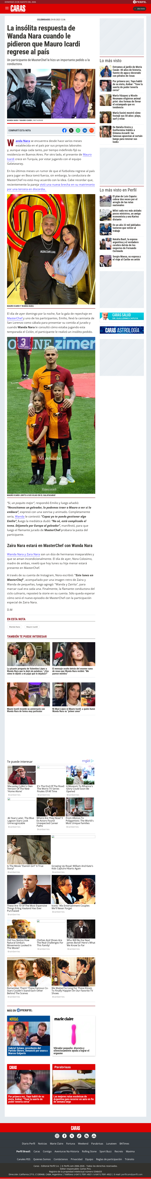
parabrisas (73, 1068)
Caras (37, 1151)
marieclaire (73, 1019)
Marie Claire (56, 1143)
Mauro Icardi (32, 626)
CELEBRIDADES (43, 19)
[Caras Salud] (122, 319)
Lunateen (111, 1143)
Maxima (130, 1151)
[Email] (91, 130)
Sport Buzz (106, 1151)
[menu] (7, 9)
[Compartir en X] (71, 130)
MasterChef (15, 318)
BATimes (124, 1143)
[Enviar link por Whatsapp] (78, 130)
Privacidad (76, 1159)
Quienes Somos (42, 1159)
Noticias (42, 1143)
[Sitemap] (94, 1136)
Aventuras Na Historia (67, 1151)
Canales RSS (23, 1159)
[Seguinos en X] (72, 1136)
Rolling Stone (89, 1151)
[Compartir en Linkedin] (85, 130)
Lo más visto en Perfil (118, 190)
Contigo (47, 1151)
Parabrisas (97, 1143)
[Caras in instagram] (57, 1136)
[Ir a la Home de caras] (18, 10)
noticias (28, 1019)
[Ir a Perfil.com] (139, 2)
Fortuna (70, 1143)
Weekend (83, 1143)
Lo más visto (111, 60)
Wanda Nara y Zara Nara (23, 554)
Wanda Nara (14, 626)
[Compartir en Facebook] (64, 130)
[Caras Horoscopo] (122, 332)
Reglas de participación (109, 1159)
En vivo (141, 8)
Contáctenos (61, 1159)
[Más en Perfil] (24, 1010)
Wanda (19, 516)
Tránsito (129, 1159)
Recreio (119, 1151)
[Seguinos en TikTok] (79, 1136)
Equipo (89, 1159)
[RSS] (86, 1136)
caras (28, 1068)
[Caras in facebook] (64, 1136)
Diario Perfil (28, 1143)
